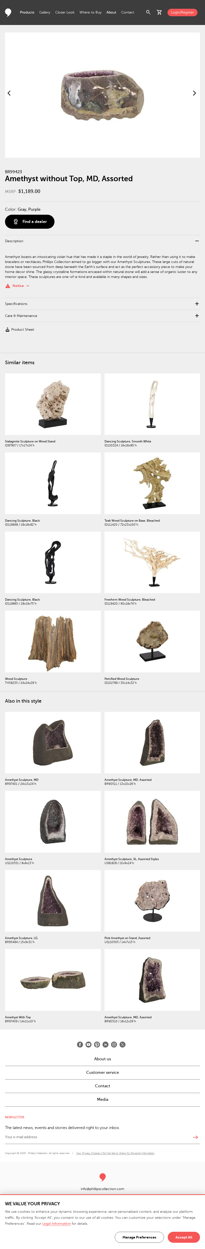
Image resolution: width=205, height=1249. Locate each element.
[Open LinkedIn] (105, 1045)
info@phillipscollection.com (102, 1189)
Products (27, 12)
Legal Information (56, 1224)
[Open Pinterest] (97, 1045)
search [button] (149, 12)
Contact (127, 12)
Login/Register (182, 12)
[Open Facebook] (80, 1045)
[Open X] (123, 1045)
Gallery (44, 12)
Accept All (184, 1237)
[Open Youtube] (89, 1045)
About (111, 12)
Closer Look (64, 12)
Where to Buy (91, 12)
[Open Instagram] (114, 1045)
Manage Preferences (139, 1237)
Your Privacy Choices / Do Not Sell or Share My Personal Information (115, 1153)
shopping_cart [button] (159, 12)
